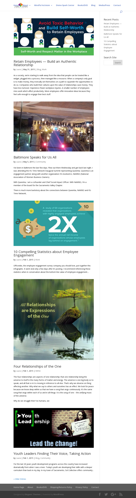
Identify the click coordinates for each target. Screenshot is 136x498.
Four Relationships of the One (37, 366)
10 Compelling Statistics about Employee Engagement (46, 253)
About (25, 5)
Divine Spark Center (65, 5)
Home (16, 5)
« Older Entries (20, 479)
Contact (117, 5)
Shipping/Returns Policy (61, 487)
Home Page (19, 487)
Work (44, 69)
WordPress (58, 494)
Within (38, 371)
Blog (93, 5)
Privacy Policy (82, 487)
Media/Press (104, 5)
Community (41, 161)
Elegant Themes (33, 494)
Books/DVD (83, 5)
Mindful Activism (42, 5)
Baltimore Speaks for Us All (35, 157)
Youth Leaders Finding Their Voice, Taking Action (52, 453)
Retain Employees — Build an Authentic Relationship (45, 63)
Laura (18, 69)
